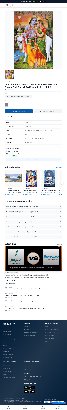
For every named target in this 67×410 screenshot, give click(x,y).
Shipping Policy (7, 371)
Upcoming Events (50, 332)
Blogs (46, 326)
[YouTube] (37, 376)
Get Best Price (20, 111)
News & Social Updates (52, 329)
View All (58, 167)
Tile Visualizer (28, 370)
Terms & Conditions (9, 377)
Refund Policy (7, 368)
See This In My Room (49, 111)
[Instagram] (40, 376)
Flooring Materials (8, 349)
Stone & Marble (7, 357)
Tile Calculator (28, 367)
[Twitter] (28, 376)
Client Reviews (49, 338)
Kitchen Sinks (7, 334)
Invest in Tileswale (29, 335)
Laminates (6, 351)
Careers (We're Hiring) (30, 332)
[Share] (60, 13)
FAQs (46, 341)
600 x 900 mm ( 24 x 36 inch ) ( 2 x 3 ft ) (18, 97)
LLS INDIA (24, 400)
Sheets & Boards (8, 354)
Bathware (6, 337)
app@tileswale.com (32, 380)
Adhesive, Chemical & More (11, 340)
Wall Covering (7, 346)
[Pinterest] (31, 376)
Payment (5, 374)
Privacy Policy (7, 365)
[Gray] (7, 104)
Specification (9, 117)
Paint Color (6, 343)
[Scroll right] (62, 182)
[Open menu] (4, 5)
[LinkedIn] (34, 376)
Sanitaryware (7, 331)
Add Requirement (60, 403)
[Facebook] (25, 376)
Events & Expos (49, 335)
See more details (32, 160)
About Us (27, 326)
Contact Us (27, 329)
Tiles (4, 328)
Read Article (9, 280)
